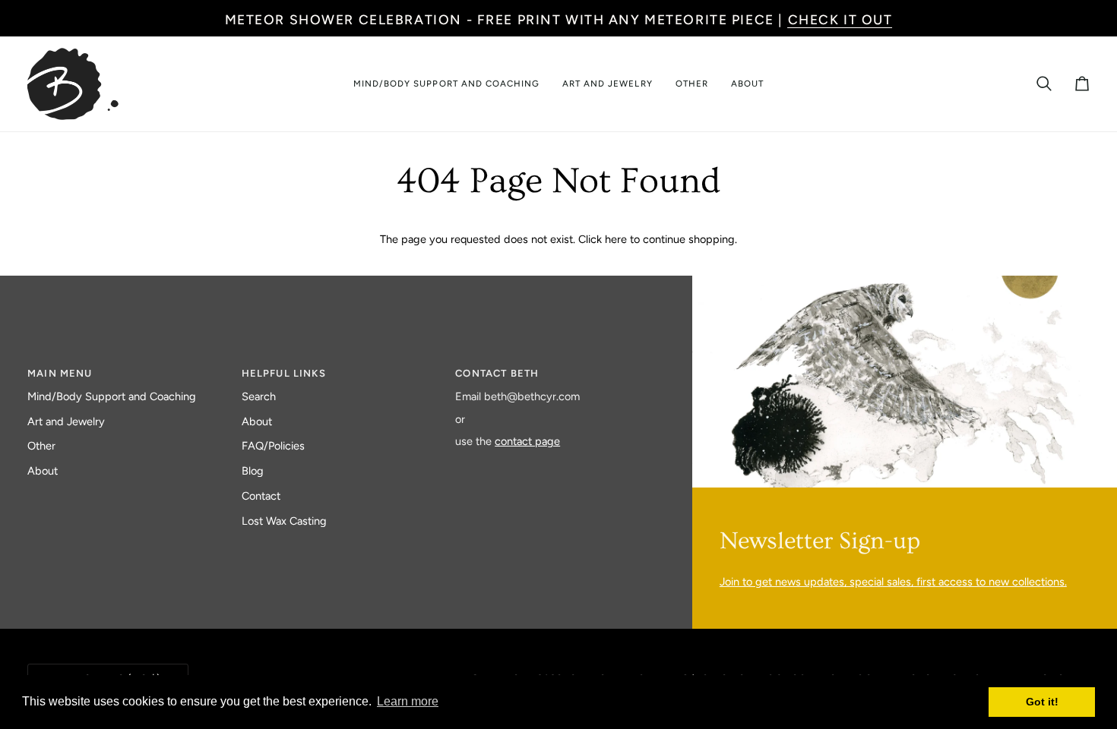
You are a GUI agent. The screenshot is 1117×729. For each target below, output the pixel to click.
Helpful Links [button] (284, 373)
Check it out (840, 19)
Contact (261, 496)
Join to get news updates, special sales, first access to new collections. (893, 582)
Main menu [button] (60, 373)
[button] (446, 83)
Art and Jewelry (66, 421)
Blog (253, 471)
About (42, 471)
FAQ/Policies (273, 446)
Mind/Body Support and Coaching (111, 396)
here (616, 239)
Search (259, 396)
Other (41, 446)
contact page (527, 441)
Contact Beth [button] (497, 373)
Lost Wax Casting (284, 521)
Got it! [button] (1042, 702)
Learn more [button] (407, 701)
